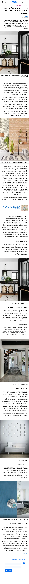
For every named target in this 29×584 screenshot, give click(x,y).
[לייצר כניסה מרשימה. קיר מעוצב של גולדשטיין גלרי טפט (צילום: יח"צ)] (14, 141)
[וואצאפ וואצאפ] (5, 2)
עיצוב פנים (25, 553)
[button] (23, 2)
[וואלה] (14, 2)
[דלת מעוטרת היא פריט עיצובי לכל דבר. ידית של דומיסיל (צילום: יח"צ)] (14, 501)
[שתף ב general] (2, 2)
